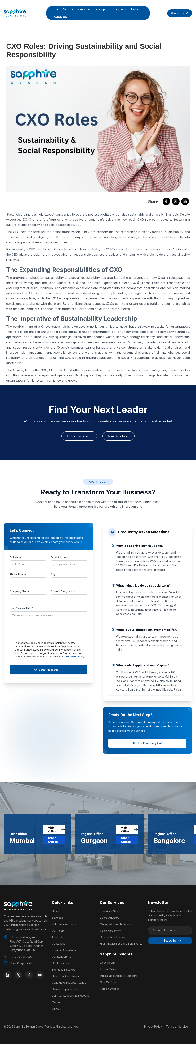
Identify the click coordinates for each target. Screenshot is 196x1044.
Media (134, 9)
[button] (82, 9)
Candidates (60, 16)
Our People (100, 9)
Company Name (19, 591)
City (53, 574)
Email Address (59, 557)
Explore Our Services (79, 436)
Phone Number (19, 574)
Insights (118, 9)
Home (55, 9)
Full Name (15, 557)
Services (82, 9)
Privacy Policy (75, 656)
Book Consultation (118, 436)
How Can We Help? (21, 608)
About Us (68, 9)
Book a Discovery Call (147, 743)
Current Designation (63, 591)
